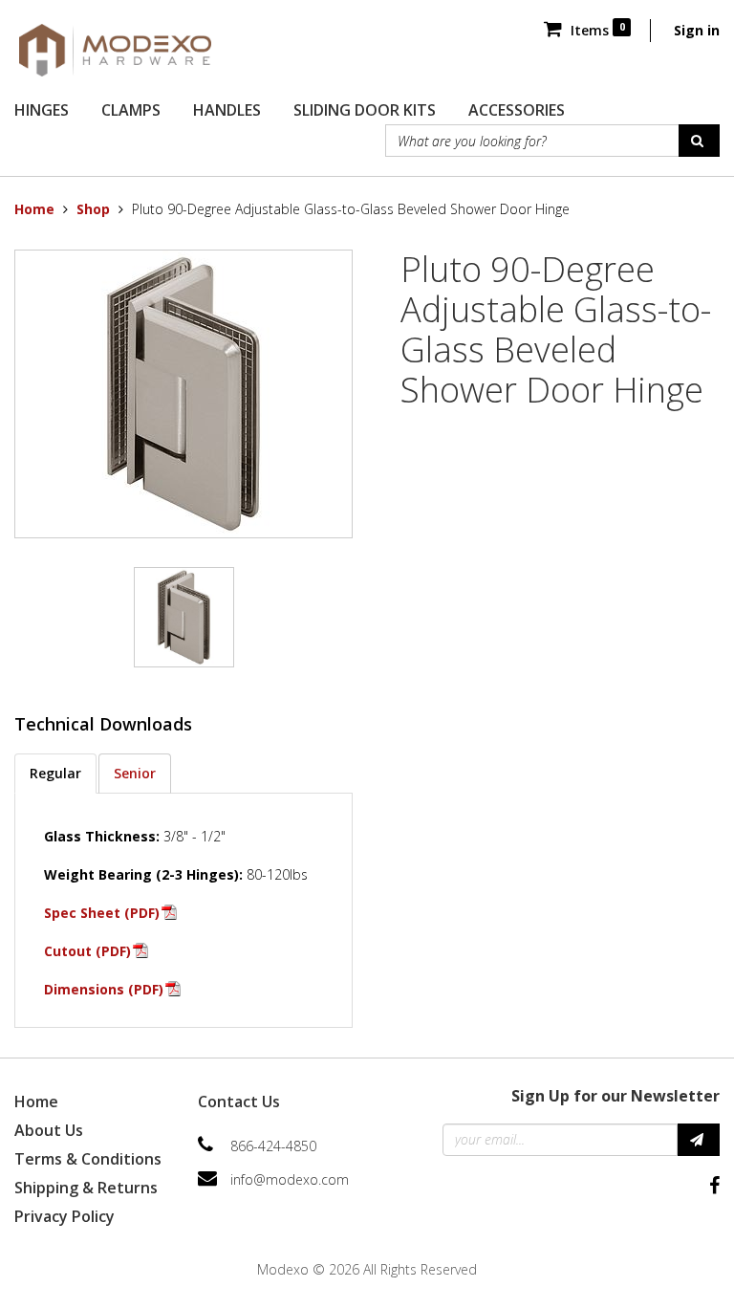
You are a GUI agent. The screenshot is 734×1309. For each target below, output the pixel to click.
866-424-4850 (273, 1146)
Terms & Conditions (88, 1158)
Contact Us (239, 1101)
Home (34, 209)
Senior (135, 773)
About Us (48, 1130)
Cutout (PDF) (87, 951)
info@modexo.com (289, 1179)
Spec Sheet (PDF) (102, 913)
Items (595, 30)
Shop (93, 209)
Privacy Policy (64, 1216)
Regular (55, 773)
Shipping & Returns (86, 1187)
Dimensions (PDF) (103, 989)
